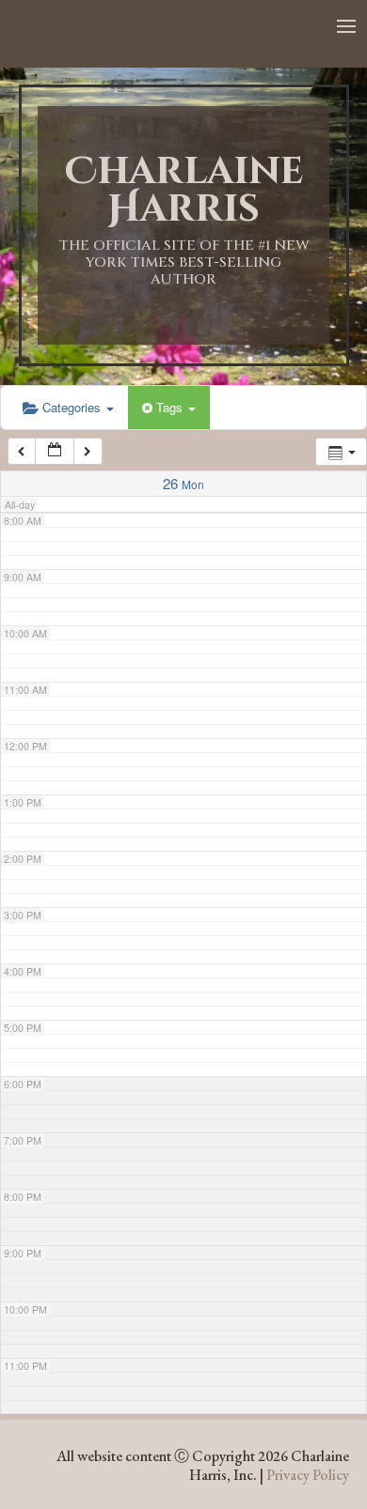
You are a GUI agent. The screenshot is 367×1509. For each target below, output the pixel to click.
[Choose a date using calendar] (54, 451)
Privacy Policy (307, 1475)
